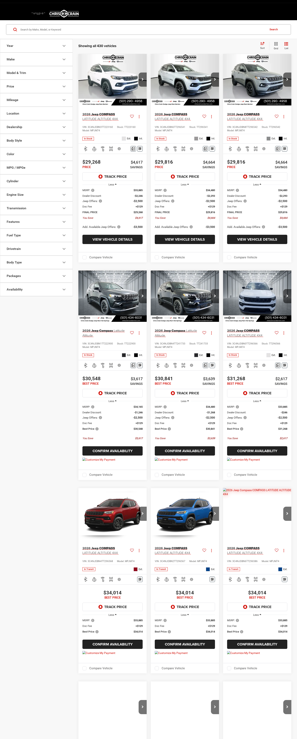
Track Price (115, 176)
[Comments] (133, 149)
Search (274, 29)
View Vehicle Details (113, 239)
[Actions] (139, 116)
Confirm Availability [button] (113, 451)
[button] (143, 80)
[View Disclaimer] (119, 148)
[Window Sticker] (140, 149)
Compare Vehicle (101, 257)
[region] (112, 210)
